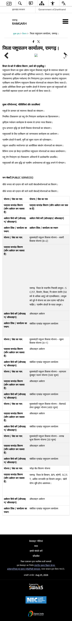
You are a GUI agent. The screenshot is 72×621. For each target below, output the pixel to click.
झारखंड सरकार (18, 9)
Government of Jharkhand (52, 9)
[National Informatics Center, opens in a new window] (36, 600)
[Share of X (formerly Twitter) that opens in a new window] (38, 41)
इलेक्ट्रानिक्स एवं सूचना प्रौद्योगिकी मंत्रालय (23, 569)
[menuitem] (8, 3)
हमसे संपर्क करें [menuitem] (36, 551)
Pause (66, 56)
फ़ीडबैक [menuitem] (36, 556)
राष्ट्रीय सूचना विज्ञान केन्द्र (44, 565)
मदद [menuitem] (36, 546)
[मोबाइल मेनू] (65, 21)
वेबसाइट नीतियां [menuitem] (36, 541)
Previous (7, 55)
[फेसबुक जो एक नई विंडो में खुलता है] (33, 41)
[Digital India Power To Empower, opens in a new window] (36, 614)
